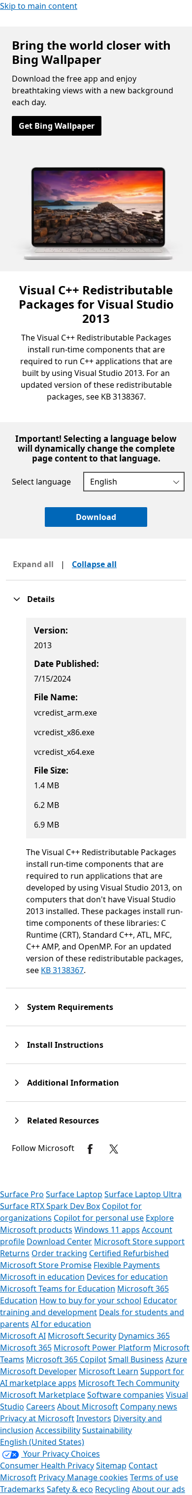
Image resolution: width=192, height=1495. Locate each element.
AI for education (61, 1324)
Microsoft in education (42, 1276)
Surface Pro (22, 1194)
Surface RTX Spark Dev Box (50, 1206)
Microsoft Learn (108, 1371)
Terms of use (154, 1477)
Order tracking (59, 1253)
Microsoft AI (23, 1335)
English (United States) (42, 1442)
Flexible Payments (127, 1265)
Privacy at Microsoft (37, 1418)
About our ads (158, 1489)
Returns (15, 1253)
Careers (40, 1406)
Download (96, 517)
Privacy (52, 1477)
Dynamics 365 (144, 1335)
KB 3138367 (62, 970)
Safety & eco (70, 1489)
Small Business (135, 1359)
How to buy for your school (90, 1300)
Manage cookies (97, 1477)
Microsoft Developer (38, 1371)
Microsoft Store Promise (46, 1265)
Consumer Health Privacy (47, 1465)
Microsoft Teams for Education (57, 1288)
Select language (41, 481)
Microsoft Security (82, 1335)
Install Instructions (65, 1044)
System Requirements (70, 1007)
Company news (148, 1406)
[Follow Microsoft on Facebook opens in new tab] (90, 1149)
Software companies (125, 1394)
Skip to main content (38, 5)
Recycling (112, 1489)
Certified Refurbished (129, 1253)
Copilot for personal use (99, 1217)
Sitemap (111, 1465)
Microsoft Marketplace (42, 1394)
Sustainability (107, 1430)
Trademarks (22, 1489)
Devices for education (127, 1276)
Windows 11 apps (107, 1229)
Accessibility (57, 1430)
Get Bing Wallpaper (57, 125)
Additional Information (73, 1082)
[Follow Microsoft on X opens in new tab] (114, 1149)
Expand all (33, 564)
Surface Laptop (74, 1194)
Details (41, 599)
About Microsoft (87, 1406)
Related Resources (63, 1120)
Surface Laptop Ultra (143, 1194)
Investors (93, 1418)
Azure (176, 1359)
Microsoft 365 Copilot (66, 1359)
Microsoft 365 (26, 1347)
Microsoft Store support (139, 1241)
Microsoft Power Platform (102, 1347)
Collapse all (94, 564)
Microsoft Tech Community (128, 1383)
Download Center (59, 1241)
